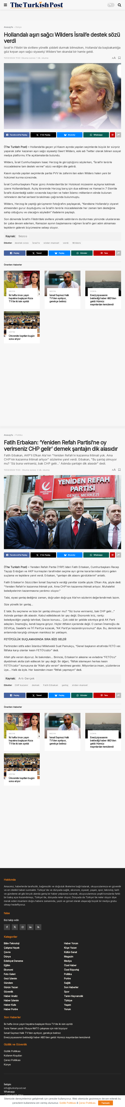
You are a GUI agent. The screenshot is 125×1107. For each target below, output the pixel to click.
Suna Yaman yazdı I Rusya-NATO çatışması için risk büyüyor (36, 1028)
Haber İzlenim (11, 1000)
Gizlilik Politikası (12, 1051)
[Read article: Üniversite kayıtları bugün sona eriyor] (22, 324)
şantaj (65, 685)
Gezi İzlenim (10, 978)
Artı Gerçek (26, 678)
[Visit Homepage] (36, 5)
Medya (12, 291)
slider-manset (51, 243)
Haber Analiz (11, 996)
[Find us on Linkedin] (30, 927)
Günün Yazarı (11, 987)
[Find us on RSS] (38, 927)
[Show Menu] (5, 5)
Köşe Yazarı (70, 947)
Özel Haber (70, 965)
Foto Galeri (9, 974)
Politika (18, 435)
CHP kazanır (21, 685)
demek (36, 685)
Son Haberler (71, 987)
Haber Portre (11, 1009)
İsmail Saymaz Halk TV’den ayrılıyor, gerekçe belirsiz (59, 298)
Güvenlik (8, 991)
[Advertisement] (62, 15)
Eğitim (12, 332)
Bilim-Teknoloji (11, 943)
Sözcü (22, 236)
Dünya (18, 27)
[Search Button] (119, 5)
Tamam (105, 1103)
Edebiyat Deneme (13, 960)
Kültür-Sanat (70, 952)
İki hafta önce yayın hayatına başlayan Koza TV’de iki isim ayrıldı (21, 298)
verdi (66, 243)
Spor (66, 991)
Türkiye (68, 1000)
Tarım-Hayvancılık (73, 996)
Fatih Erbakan (50, 685)
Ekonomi (8, 969)
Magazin (68, 956)
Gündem (8, 982)
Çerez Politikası (12, 1060)
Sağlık (67, 982)
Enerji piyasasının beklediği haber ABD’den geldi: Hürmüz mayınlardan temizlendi (103, 300)
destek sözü (22, 243)
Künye (7, 1064)
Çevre (7, 952)
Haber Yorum (71, 943)
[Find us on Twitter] (15, 927)
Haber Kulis (10, 1004)
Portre (67, 978)
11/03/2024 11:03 (12, 58)
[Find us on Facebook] (7, 927)
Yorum (67, 1009)
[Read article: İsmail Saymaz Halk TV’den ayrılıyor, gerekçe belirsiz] (62, 283)
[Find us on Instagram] (23, 927)
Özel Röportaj (71, 969)
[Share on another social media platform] (118, 134)
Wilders (76, 243)
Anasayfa (8, 27)
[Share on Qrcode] (112, 134)
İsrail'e (36, 243)
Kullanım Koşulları (13, 1055)
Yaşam (67, 1004)
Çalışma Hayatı (11, 947)
